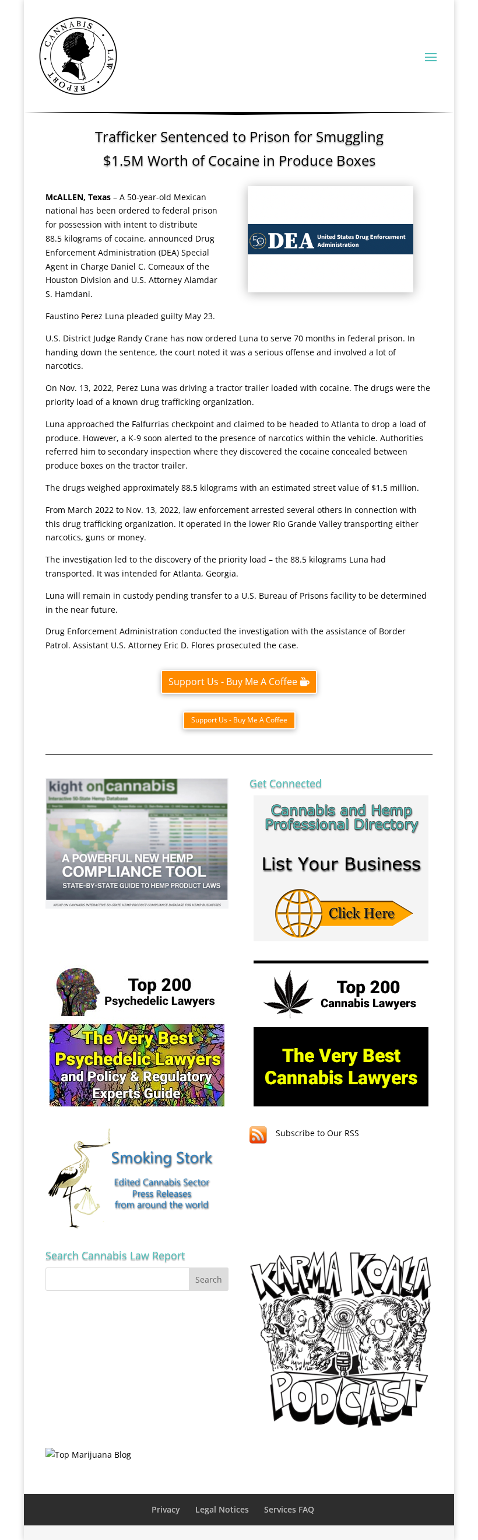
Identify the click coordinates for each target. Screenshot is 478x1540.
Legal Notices (222, 1509)
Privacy (166, 1509)
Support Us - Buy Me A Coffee (232, 681)
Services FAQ (289, 1509)
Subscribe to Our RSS (317, 1133)
